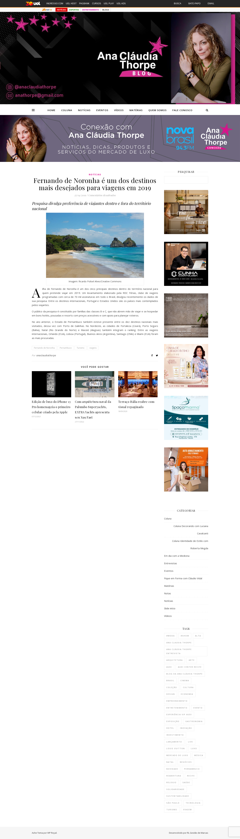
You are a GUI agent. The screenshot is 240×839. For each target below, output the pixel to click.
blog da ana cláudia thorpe (184, 674)
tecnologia (193, 803)
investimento (175, 735)
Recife (191, 775)
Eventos (102, 110)
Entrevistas (170, 563)
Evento (198, 708)
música (198, 755)
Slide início (169, 608)
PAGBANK (84, 3)
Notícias (84, 110)
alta (198, 635)
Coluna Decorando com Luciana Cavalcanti (191, 529)
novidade (172, 769)
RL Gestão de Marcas (197, 832)
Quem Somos (157, 110)
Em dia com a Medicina (176, 555)
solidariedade (175, 789)
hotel (170, 728)
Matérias (136, 110)
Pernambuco (66, 347)
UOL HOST (71, 3)
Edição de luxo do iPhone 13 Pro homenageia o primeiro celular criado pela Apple (51, 407)
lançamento (174, 741)
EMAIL (211, 3)
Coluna (66, 110)
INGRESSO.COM (54, 3)
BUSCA (177, 3)
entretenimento (176, 708)
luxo (194, 748)
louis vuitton (175, 748)
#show (185, 635)
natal (170, 762)
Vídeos (119, 110)
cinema (184, 680)
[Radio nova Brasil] (120, 161)
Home (51, 110)
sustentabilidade (177, 796)
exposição (172, 721)
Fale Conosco (182, 110)
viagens (92, 347)
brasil (170, 680)
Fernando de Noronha (44, 347)
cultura (188, 687)
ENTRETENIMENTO (90, 10)
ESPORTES (74, 10)
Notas (167, 593)
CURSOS (96, 3)
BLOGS (105, 10)
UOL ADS (121, 3)
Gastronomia (194, 721)
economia (187, 694)
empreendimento (177, 701)
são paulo (173, 803)
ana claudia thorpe (179, 642)
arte (192, 660)
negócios (186, 762)
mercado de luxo (177, 755)
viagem (187, 809)
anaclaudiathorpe (46, 355)
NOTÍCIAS (61, 10)
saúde (186, 782)
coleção (171, 687)
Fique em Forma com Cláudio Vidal (183, 578)
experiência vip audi (179, 714)
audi (169, 667)
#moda (170, 635)
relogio (171, 782)
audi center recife (190, 667)
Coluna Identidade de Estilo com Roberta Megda (190, 544)
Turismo (80, 347)
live (190, 741)
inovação (186, 728)
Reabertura (173, 775)
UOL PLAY (109, 3)
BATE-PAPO (194, 3)
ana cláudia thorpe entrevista (179, 651)
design (170, 694)
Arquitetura (174, 660)
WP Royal (52, 832)
